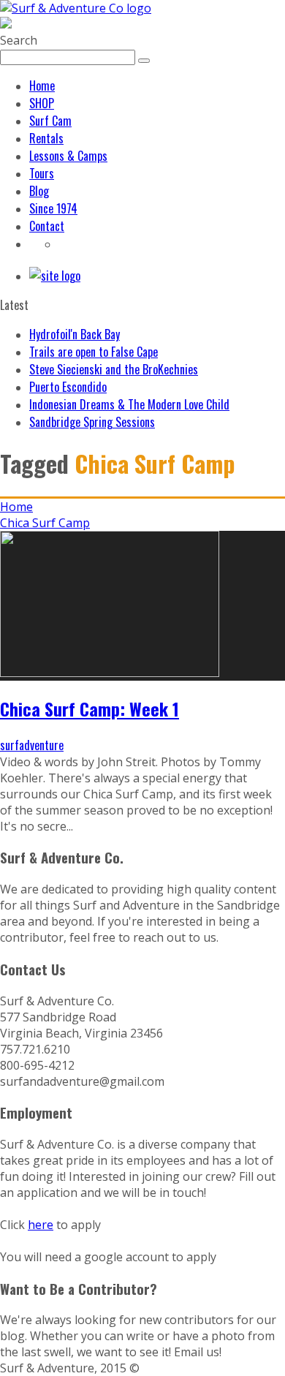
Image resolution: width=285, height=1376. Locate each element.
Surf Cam (50, 120)
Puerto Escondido (68, 387)
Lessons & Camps (68, 156)
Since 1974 (53, 208)
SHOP (41, 103)
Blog (39, 191)
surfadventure (32, 745)
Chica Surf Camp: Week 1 (89, 708)
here (40, 1225)
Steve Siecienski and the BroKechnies (113, 369)
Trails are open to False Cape (93, 351)
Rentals (46, 138)
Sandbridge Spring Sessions (92, 422)
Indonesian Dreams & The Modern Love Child (129, 404)
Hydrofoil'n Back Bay (74, 334)
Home (42, 85)
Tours (41, 173)
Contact (46, 226)
